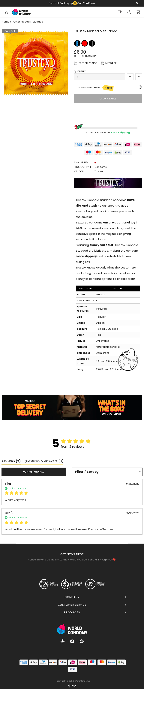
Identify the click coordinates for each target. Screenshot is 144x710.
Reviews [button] (11, 461)
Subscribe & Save (95, 88)
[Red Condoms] (84, 43)
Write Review (33, 471)
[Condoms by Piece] (77, 43)
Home (5, 21)
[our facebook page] (72, 641)
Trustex (98, 171)
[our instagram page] (62, 641)
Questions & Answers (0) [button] (43, 461)
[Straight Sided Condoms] (91, 43)
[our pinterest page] (82, 641)
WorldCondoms (22, 11)
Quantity (80, 71)
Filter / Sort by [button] (87, 471)
